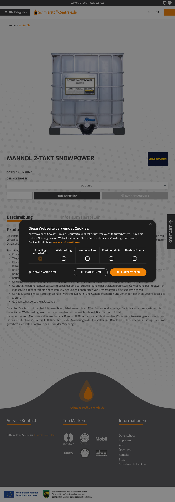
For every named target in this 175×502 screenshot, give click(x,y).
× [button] (150, 224)
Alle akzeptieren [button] (128, 272)
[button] (42, 272)
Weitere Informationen (66, 242)
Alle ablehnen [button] (90, 272)
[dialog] (87, 251)
